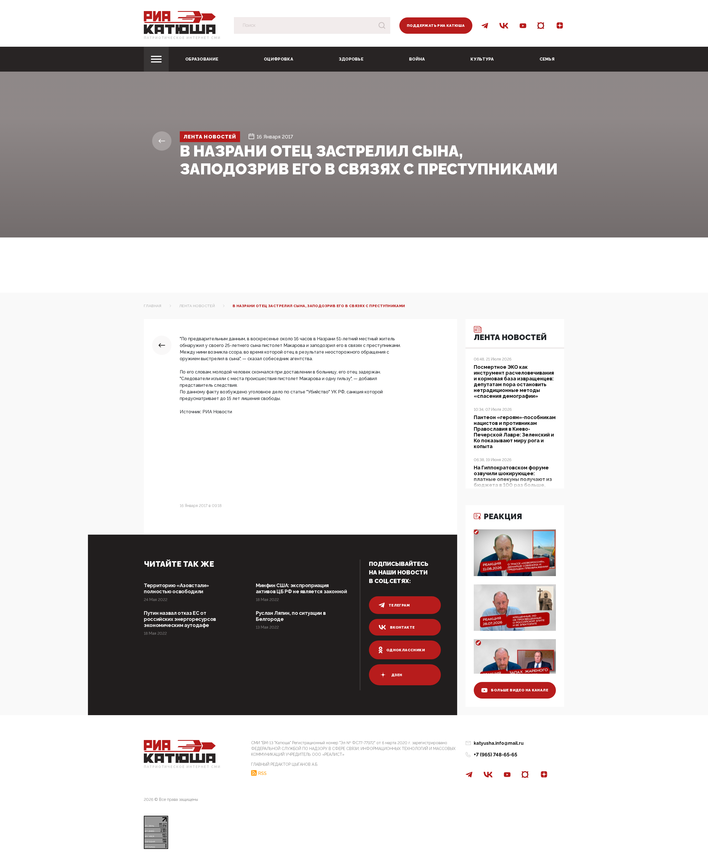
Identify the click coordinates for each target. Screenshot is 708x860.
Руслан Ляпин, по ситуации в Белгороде (291, 616)
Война (417, 59)
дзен (396, 675)
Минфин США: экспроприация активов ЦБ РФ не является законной (301, 588)
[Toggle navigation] (156, 59)
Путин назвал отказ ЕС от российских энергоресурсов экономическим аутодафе (180, 619)
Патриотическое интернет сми (182, 38)
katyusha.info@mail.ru (499, 743)
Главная (153, 306)
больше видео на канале (519, 690)
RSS (262, 773)
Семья (547, 59)
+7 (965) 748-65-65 (495, 754)
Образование (201, 59)
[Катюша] (180, 22)
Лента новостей (210, 137)
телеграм (399, 605)
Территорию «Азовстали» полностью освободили (176, 588)
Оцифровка (278, 59)
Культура (482, 59)
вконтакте (402, 627)
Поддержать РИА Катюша (436, 25)
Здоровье (351, 59)
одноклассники (405, 650)
